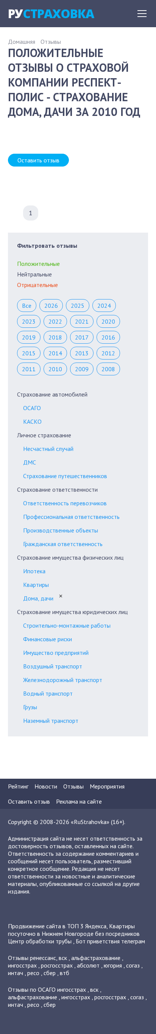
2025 (77, 305)
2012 (108, 353)
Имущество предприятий (56, 652)
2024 (104, 305)
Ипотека (34, 571)
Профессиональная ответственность (71, 516)
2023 (29, 321)
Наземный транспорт (50, 720)
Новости (45, 786)
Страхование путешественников (65, 476)
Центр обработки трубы (40, 941)
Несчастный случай (48, 448)
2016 (108, 337)
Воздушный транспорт (52, 666)
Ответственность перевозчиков (65, 503)
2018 (55, 337)
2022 (55, 321)
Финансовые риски (47, 639)
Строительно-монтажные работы (67, 625)
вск (63, 957)
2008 (108, 369)
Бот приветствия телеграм (110, 941)
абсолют (88, 965)
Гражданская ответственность (63, 544)
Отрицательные (37, 285)
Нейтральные (34, 274)
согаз (133, 965)
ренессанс (43, 957)
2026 (51, 305)
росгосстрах (57, 965)
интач (15, 973)
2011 (29, 369)
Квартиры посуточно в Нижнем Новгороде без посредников (74, 929)
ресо (33, 973)
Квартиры (36, 584)
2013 (82, 353)
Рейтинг (18, 786)
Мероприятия (107, 786)
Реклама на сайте (79, 801)
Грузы (30, 707)
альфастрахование (95, 957)
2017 (82, 337)
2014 (55, 353)
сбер (50, 973)
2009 (82, 369)
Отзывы (51, 41)
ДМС (29, 462)
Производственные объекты (60, 530)
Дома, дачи (38, 598)
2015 (29, 353)
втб (64, 973)
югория (113, 965)
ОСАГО (32, 408)
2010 (55, 369)
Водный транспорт (48, 693)
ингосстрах (22, 965)
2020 (108, 321)
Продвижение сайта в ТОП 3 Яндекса (57, 926)
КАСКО (32, 421)
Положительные (38, 263)
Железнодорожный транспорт (62, 680)
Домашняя (21, 41)
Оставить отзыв (38, 160)
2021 (82, 321)
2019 (29, 337)
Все (26, 305)
